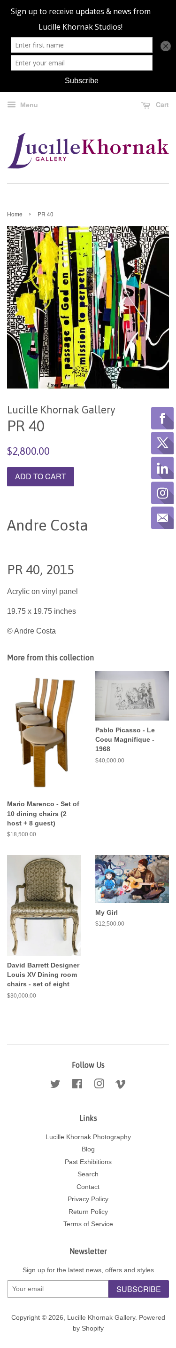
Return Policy (88, 1211)
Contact (88, 1186)
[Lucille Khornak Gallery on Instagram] (99, 1085)
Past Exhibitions (88, 1162)
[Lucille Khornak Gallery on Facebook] (77, 1085)
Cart (161, 104)
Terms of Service (88, 1224)
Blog (88, 1149)
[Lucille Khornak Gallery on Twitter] (55, 1085)
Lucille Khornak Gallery (101, 1317)
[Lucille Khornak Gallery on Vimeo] (120, 1085)
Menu (28, 105)
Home (15, 214)
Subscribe (138, 1289)
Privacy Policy (88, 1199)
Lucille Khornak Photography (88, 1137)
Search (88, 1174)
